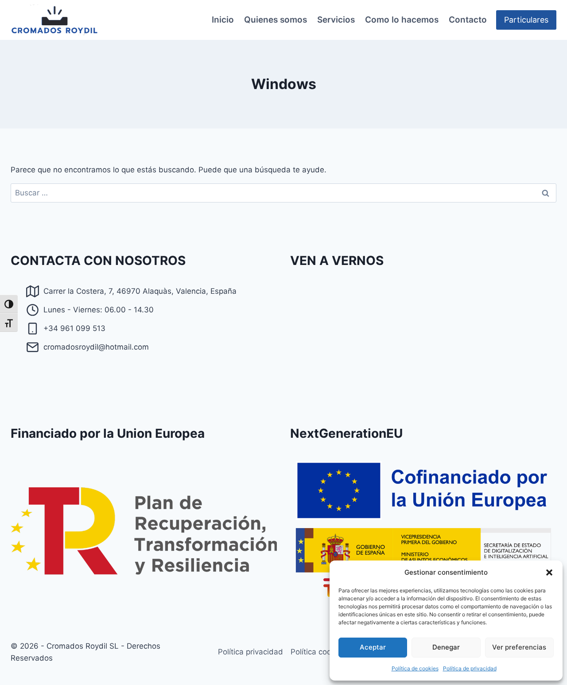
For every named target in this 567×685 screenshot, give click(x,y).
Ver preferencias (519, 647)
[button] (549, 572)
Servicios (336, 20)
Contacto (468, 20)
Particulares (526, 19)
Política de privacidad (470, 668)
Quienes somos (275, 20)
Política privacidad (250, 651)
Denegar (446, 647)
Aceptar (373, 647)
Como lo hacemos (402, 20)
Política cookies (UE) (327, 651)
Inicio (223, 20)
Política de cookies (415, 668)
